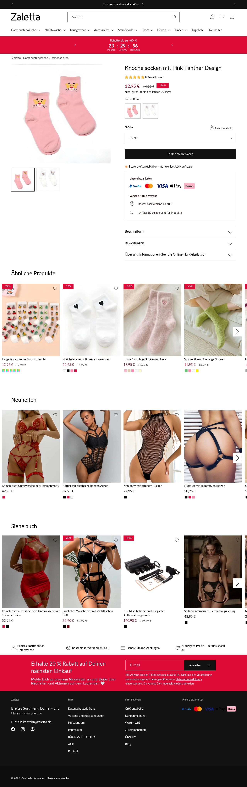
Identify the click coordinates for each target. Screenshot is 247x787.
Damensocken (60, 57)
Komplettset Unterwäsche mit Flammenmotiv (30, 485)
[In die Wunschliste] (55, 288)
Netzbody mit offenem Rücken (143, 485)
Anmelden (194, 665)
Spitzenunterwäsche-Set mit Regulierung (209, 611)
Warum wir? (132, 722)
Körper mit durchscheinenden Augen (85, 485)
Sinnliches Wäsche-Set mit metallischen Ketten (88, 613)
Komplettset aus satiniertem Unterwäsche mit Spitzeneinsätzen (30, 613)
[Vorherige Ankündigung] (12, 4)
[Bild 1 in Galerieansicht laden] (22, 179)
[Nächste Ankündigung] (235, 4)
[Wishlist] (222, 17)
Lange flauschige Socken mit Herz (145, 359)
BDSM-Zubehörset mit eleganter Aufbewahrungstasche (144, 613)
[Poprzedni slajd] (75, 45)
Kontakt (73, 751)
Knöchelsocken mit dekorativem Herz (86, 359)
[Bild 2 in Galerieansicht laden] (48, 179)
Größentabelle (224, 128)
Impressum (75, 729)
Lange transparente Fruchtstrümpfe (24, 359)
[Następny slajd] (172, 45)
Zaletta (16, 57)
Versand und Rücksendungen (86, 715)
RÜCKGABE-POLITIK (81, 737)
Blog (128, 744)
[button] (25, 29)
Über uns (130, 737)
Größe (129, 127)
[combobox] (124, 17)
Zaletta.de (26, 778)
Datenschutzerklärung (189, 679)
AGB (71, 744)
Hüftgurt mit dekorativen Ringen (204, 485)
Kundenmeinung (135, 715)
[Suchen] (175, 17)
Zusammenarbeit (135, 729)
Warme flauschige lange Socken (204, 359)
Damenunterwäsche (35, 57)
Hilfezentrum (76, 722)
